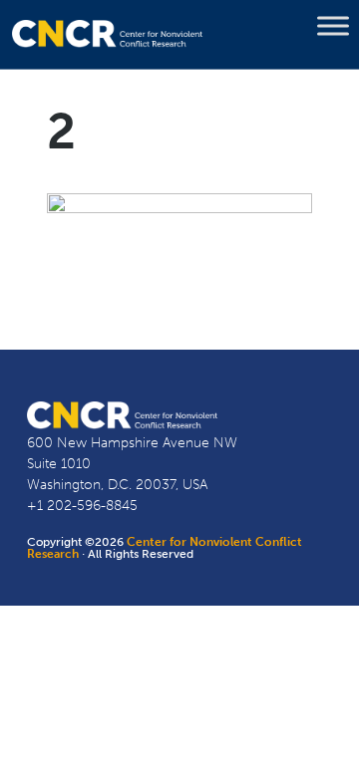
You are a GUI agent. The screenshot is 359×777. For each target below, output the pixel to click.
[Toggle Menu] (333, 26)
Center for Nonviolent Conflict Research (164, 548)
